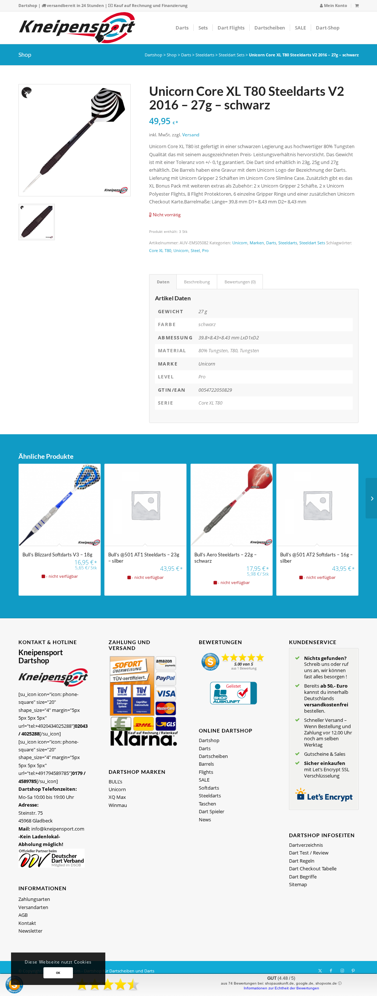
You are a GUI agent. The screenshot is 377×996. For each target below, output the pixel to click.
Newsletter (30, 930)
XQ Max (117, 797)
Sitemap (298, 884)
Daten (163, 281)
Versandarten (33, 907)
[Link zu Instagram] (342, 970)
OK (58, 973)
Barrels (206, 764)
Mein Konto (335, 5)
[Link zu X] (319, 970)
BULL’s (115, 781)
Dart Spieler (211, 811)
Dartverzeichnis (306, 845)
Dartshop (27, 5)
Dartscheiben (213, 756)
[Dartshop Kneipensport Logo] (77, 27)
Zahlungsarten (34, 899)
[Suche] (351, 27)
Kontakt (27, 923)
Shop (24, 54)
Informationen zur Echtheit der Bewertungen (281, 988)
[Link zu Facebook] (331, 970)
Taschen (207, 803)
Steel (195, 250)
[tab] (163, 281)
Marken (257, 242)
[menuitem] (333, 6)
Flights (206, 772)
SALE (204, 779)
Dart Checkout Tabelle (313, 868)
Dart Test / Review (308, 852)
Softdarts (209, 787)
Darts (186, 54)
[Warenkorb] (357, 5)
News (205, 819)
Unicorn (239, 242)
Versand (190, 134)
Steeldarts (204, 54)
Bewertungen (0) (240, 281)
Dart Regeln (301, 860)
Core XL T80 (160, 250)
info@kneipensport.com (57, 828)
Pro (205, 250)
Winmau (118, 805)
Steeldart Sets (231, 54)
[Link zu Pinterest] (353, 970)
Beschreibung (197, 281)
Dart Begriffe (303, 876)
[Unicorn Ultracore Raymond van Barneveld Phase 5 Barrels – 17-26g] (371, 498)
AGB (23, 915)
